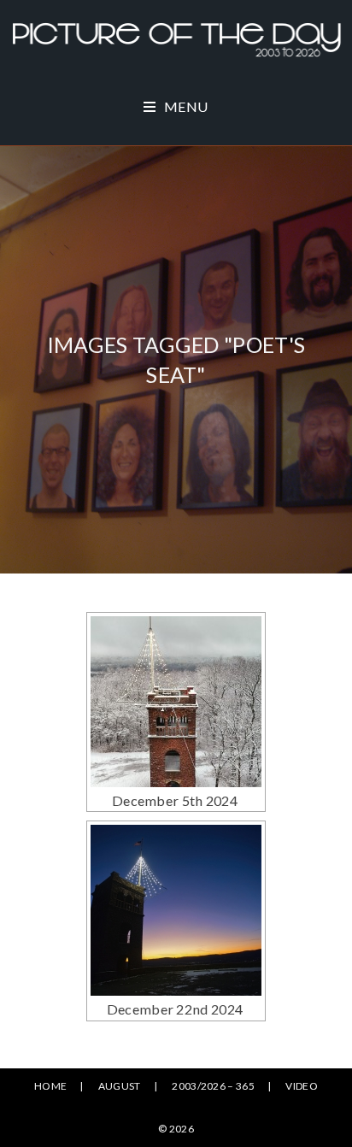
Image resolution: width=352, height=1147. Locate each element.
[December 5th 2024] (176, 701)
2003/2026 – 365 (213, 1085)
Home (50, 1085)
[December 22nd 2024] (176, 910)
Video (301, 1085)
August (119, 1085)
